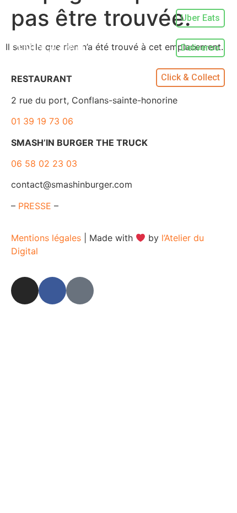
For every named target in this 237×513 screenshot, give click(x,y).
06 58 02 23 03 (44, 163)
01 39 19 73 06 (42, 121)
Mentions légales (46, 237)
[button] (127, 48)
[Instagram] (25, 290)
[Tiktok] (80, 290)
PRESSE (34, 205)
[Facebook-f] (52, 290)
